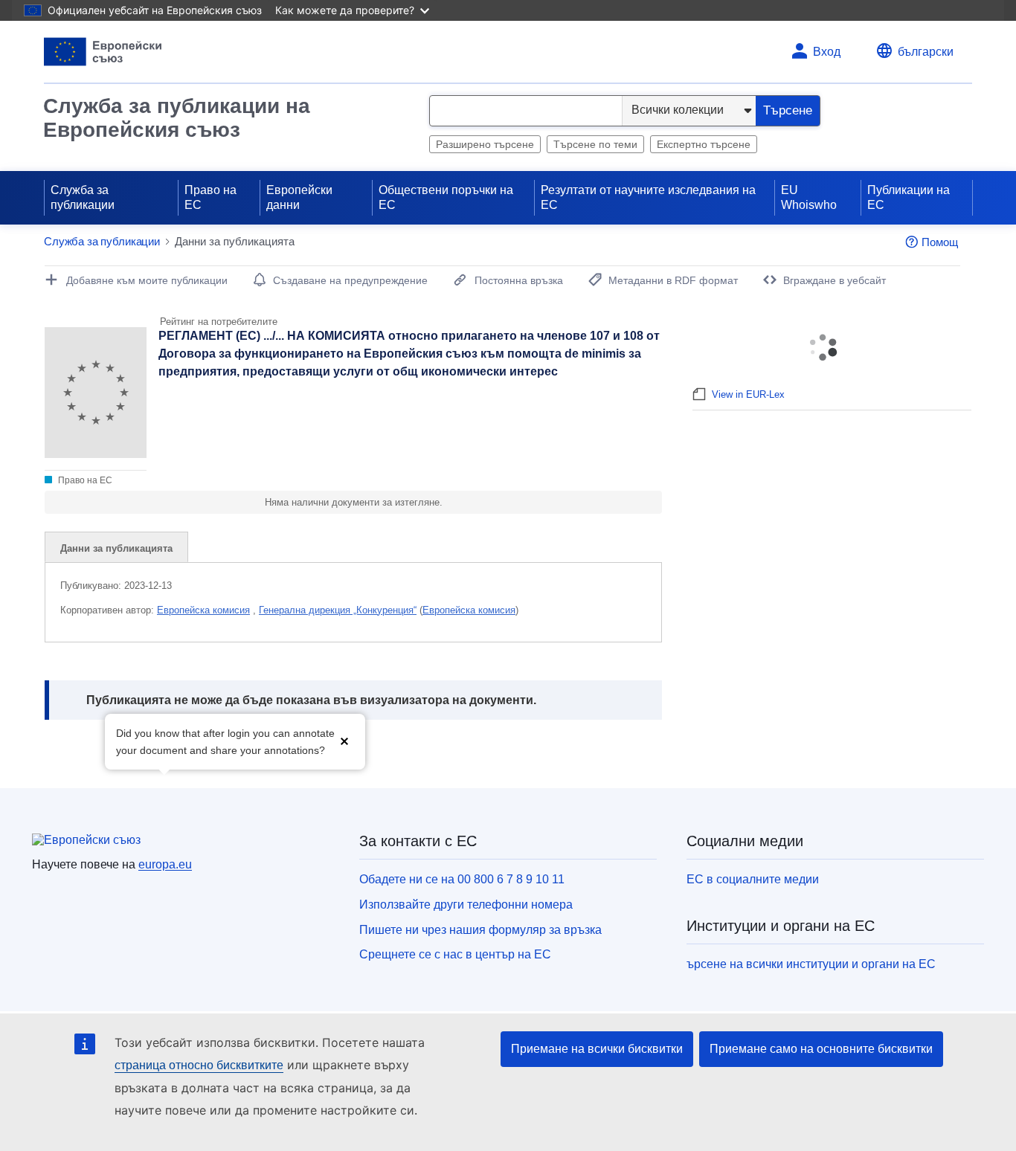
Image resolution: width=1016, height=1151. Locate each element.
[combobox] (526, 111)
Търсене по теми (595, 144)
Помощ (940, 242)
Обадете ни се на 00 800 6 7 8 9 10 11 (462, 879)
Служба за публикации (83, 197)
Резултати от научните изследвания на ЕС (648, 197)
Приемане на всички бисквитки (597, 1048)
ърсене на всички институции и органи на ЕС (811, 964)
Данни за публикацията (116, 548)
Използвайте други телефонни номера (466, 904)
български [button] (926, 51)
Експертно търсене (703, 144)
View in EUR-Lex (748, 394)
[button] (344, 740)
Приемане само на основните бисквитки (821, 1048)
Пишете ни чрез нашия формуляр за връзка (480, 929)
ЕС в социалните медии (753, 879)
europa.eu (165, 864)
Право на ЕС (210, 197)
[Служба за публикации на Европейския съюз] (103, 51)
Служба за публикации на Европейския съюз (176, 117)
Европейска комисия (203, 610)
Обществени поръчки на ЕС (446, 197)
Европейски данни (299, 197)
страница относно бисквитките (199, 1065)
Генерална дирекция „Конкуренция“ (338, 610)
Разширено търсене (485, 144)
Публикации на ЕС (908, 197)
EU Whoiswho (809, 197)
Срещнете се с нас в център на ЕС (455, 954)
